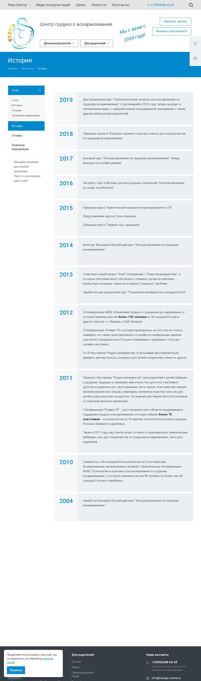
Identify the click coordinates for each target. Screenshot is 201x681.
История (17, 105)
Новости (98, 5)
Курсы (76, 667)
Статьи (76, 661)
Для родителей (94, 43)
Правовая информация (26, 115)
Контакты (120, 5)
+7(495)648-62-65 (162, 5)
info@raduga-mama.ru (166, 678)
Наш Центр (17, 5)
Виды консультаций (53, 5)
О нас (15, 90)
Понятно (16, 670)
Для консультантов (57, 43)
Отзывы (17, 110)
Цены (81, 5)
